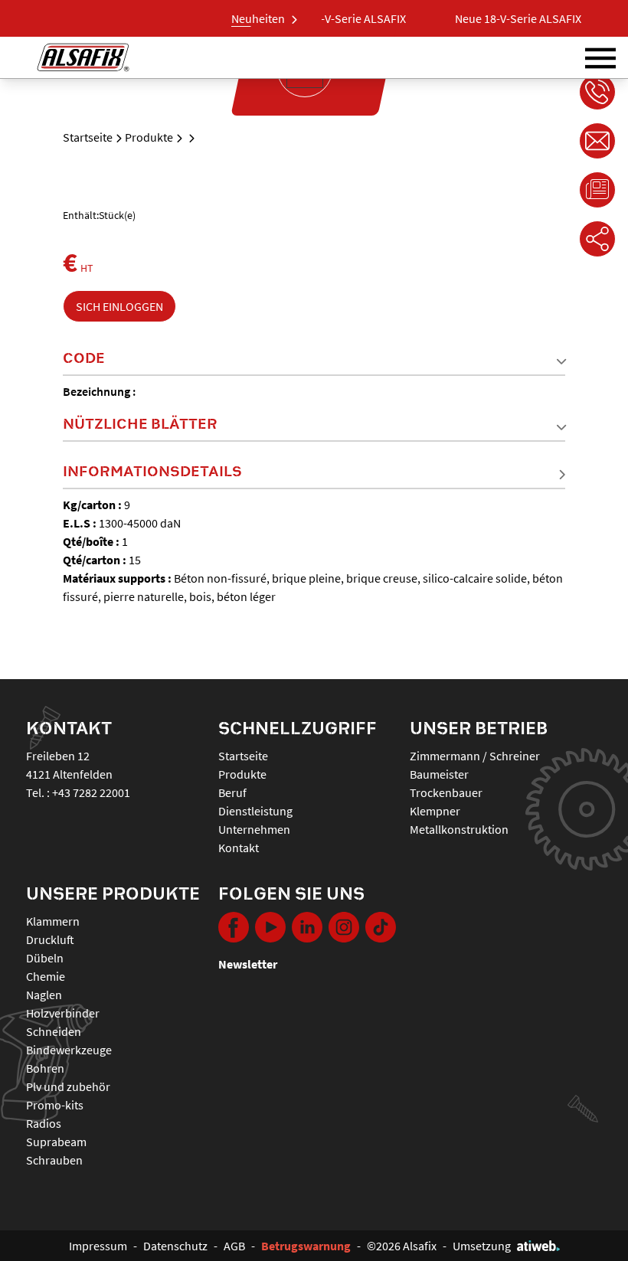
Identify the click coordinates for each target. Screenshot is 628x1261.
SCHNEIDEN (53, 1031)
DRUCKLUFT (50, 939)
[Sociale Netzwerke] (597, 239)
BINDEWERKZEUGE (69, 1049)
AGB (234, 1245)
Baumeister (439, 774)
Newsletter (247, 964)
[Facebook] (233, 927)
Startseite (88, 137)
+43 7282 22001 (91, 792)
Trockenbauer (446, 792)
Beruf (232, 792)
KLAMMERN (53, 921)
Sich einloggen (119, 306)
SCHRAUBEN (54, 1160)
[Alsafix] (83, 57)
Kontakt (238, 847)
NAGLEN (44, 994)
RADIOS (43, 1123)
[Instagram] (344, 927)
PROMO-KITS (54, 1104)
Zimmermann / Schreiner (475, 755)
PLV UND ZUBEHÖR (68, 1086)
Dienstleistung (255, 810)
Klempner (435, 810)
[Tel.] (597, 92)
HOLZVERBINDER (63, 1013)
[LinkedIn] (307, 927)
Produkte (149, 137)
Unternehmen (254, 829)
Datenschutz (175, 1245)
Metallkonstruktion (459, 829)
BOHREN (45, 1068)
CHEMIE (45, 976)
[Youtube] (270, 927)
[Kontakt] (597, 141)
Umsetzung (482, 1245)
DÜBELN (45, 957)
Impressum (98, 1245)
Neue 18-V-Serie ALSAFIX (334, 18)
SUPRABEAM (56, 1141)
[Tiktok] (380, 927)
